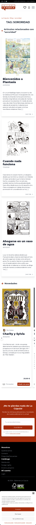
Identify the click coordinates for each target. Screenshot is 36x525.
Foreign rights (6, 465)
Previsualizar (10, 384)
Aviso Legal (29, 522)
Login (3, 474)
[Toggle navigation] (33, 7)
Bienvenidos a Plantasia (13, 80)
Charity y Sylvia (14, 333)
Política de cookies (8, 522)
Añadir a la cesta (23, 384)
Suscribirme (18, 427)
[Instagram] (2, 1)
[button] (33, 493)
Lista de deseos (19, 1)
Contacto (4, 453)
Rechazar (18, 514)
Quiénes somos (6, 451)
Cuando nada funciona (12, 163)
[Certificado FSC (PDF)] (18, 486)
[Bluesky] (6, 1)
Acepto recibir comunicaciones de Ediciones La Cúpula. (16, 432)
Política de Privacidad (19, 522)
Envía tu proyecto (7, 468)
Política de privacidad (15, 433)
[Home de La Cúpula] (8, 7)
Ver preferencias (18, 519)
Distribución (5, 462)
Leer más (28, 114)
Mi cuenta (31, 1)
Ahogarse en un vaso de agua (18, 243)
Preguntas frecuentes (9, 456)
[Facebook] (4, 1)
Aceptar (18, 509)
